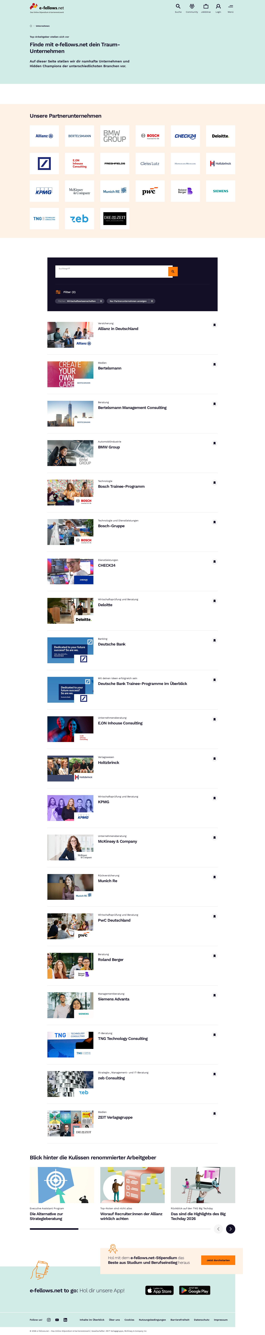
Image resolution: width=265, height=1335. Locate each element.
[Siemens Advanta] (220, 191)
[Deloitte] (220, 136)
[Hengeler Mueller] (185, 163)
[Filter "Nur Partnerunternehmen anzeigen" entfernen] (152, 301)
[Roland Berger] (185, 191)
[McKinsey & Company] (79, 191)
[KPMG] (44, 191)
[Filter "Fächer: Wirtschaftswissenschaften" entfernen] (101, 301)
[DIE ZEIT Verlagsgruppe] (114, 218)
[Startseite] (31, 26)
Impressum (221, 1320)
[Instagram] (48, 1319)
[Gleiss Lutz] (150, 163)
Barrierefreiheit (180, 1320)
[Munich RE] (114, 191)
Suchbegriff (64, 269)
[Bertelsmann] (79, 136)
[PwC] (150, 191)
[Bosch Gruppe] (150, 136)
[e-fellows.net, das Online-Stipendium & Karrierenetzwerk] (47, 8)
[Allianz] (44, 136)
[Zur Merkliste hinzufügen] (214, 325)
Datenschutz (201, 1320)
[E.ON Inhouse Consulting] (79, 163)
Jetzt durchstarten (218, 1260)
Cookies (129, 1320)
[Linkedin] (65, 1319)
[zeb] (79, 218)
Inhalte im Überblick (92, 1320)
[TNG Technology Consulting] (44, 218)
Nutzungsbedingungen (152, 1320)
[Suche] (173, 271)
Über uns (114, 1320)
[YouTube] (57, 1319)
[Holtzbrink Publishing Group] (220, 163)
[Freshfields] (114, 163)
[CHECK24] (185, 136)
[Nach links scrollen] (218, 1229)
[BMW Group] (114, 136)
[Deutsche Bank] (44, 163)
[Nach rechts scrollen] (230, 1229)
